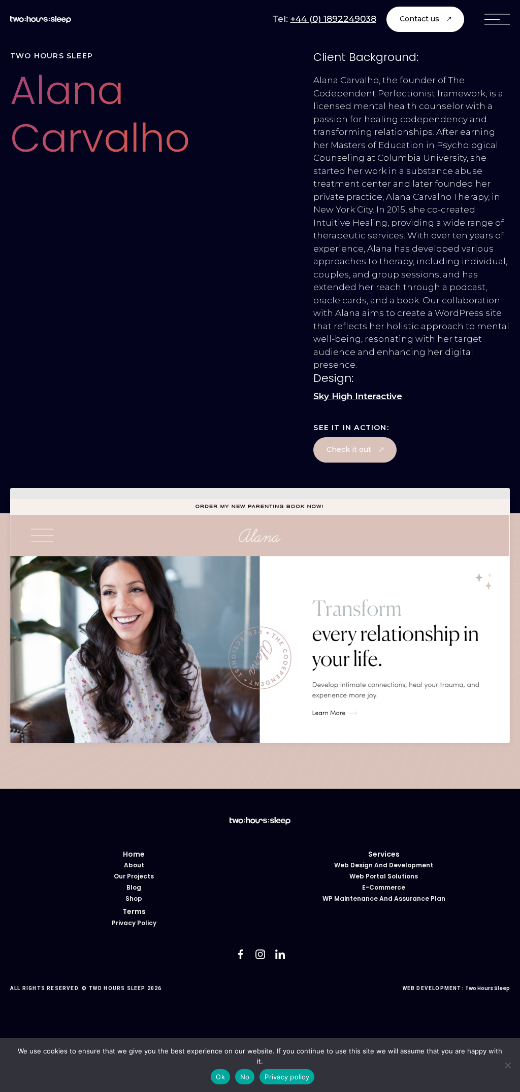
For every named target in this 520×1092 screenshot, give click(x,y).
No (245, 1077)
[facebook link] (240, 954)
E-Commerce (383, 887)
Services (384, 854)
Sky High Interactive (357, 396)
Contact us (419, 18)
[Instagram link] (260, 954)
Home (134, 854)
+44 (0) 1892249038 (333, 19)
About (134, 865)
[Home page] (40, 19)
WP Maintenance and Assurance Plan (383, 898)
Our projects (134, 876)
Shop (133, 898)
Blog (133, 887)
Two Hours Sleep (487, 988)
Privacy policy (287, 1077)
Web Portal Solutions (383, 876)
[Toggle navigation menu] (497, 19)
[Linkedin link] (280, 954)
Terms (134, 911)
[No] (507, 1065)
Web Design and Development (383, 865)
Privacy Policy (134, 923)
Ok (220, 1077)
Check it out (349, 449)
